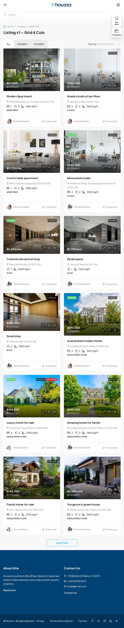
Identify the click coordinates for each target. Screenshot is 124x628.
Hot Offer (51, 380)
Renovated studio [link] (79, 178)
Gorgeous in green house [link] (83, 504)
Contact (82, 620)
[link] (31, 69)
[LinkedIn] (111, 620)
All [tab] (8, 44)
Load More (62, 542)
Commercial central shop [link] (23, 259)
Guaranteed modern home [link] (84, 341)
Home (10, 26)
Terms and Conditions (61, 620)
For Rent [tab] (22, 44)
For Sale (52, 53)
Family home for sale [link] (20, 504)
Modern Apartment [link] (19, 96)
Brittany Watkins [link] (21, 121)
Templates (116, 35)
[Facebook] (93, 620)
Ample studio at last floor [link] (83, 96)
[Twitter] (99, 620)
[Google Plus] (117, 620)
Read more (9, 590)
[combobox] (109, 44)
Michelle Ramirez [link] (82, 207)
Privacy (40, 620)
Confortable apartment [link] (22, 178)
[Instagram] (105, 620)
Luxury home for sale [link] (20, 422)
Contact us (70, 592)
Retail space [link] (75, 259)
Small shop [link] (14, 336)
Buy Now (117, 23)
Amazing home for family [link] (83, 422)
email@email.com (76, 586)
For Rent (52, 135)
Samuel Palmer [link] (21, 447)
